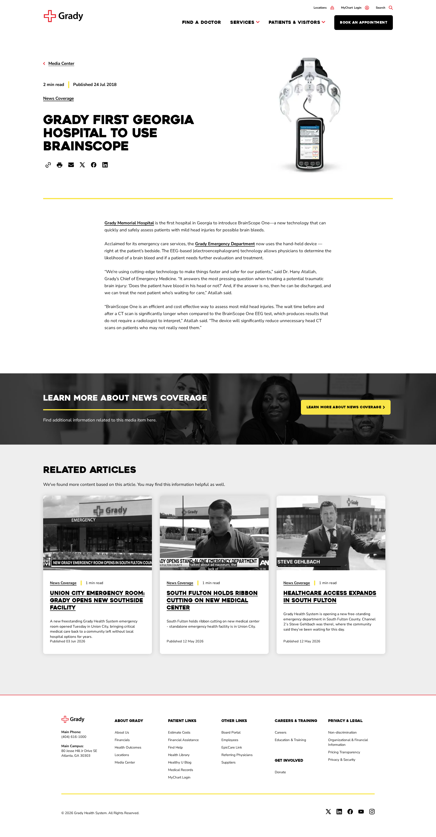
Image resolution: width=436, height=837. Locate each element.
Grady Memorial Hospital (129, 223)
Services (242, 22)
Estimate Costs (179, 732)
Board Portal (230, 732)
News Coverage (58, 98)
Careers (280, 732)
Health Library (179, 755)
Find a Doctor (201, 22)
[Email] (71, 165)
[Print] (59, 165)
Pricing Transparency (344, 752)
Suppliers (228, 762)
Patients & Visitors (294, 22)
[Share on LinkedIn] (105, 165)
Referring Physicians (237, 755)
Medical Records (180, 770)
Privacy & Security (341, 759)
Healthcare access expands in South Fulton (329, 597)
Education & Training (290, 740)
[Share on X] (82, 165)
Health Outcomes (128, 747)
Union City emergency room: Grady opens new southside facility (97, 600)
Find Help (175, 747)
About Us (122, 732)
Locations (122, 755)
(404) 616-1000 (73, 736)
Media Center (125, 762)
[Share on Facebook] (94, 165)
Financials (122, 740)
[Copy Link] (48, 165)
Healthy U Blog (179, 762)
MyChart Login (179, 777)
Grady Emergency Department (225, 244)
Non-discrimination (342, 732)
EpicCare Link (231, 747)
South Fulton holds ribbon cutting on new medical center (212, 600)
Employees (229, 740)
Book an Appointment (363, 22)
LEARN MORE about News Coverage (344, 407)
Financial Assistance (183, 740)
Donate (280, 772)
